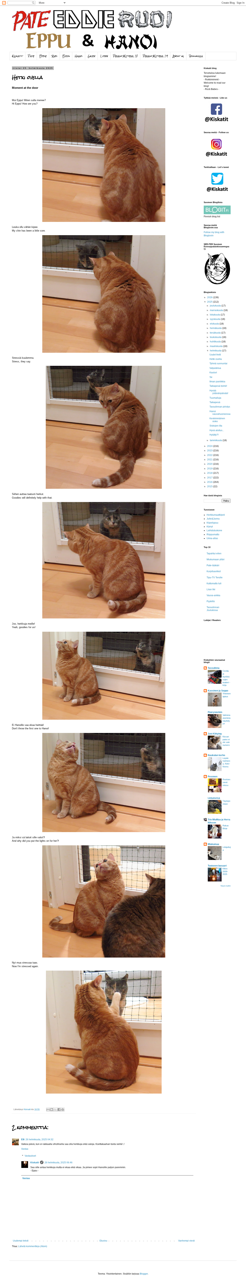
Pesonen (212, 776)
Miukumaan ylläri (215, 559)
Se (210, 377)
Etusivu (103, 1240)
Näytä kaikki (226, 886)
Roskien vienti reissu (226, 782)
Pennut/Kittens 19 (155, 56)
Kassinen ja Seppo (218, 690)
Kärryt (210, 526)
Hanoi (79, 56)
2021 (210, 459)
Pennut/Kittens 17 (125, 56)
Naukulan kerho (216, 755)
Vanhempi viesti (186, 1240)
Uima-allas (212, 538)
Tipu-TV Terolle (215, 577)
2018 (210, 473)
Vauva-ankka (213, 595)
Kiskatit (17, 56)
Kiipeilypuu (212, 522)
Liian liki (211, 589)
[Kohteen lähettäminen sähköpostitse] (48, 1109)
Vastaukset (30, 1155)
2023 (210, 450)
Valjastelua (215, 368)
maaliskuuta (216, 346)
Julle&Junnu (213, 518)
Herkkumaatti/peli (216, 515)
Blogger (144, 1273)
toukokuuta (216, 337)
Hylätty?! (214, 434)
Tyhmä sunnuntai (218, 363)
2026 (210, 297)
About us (178, 56)
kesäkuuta (215, 332)
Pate (31, 56)
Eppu (66, 56)
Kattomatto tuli (214, 583)
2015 (210, 486)
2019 (210, 468)
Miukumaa (213, 844)
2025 (210, 301)
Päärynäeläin (215, 712)
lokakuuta (215, 314)
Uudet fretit (215, 354)
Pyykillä (211, 601)
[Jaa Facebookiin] (59, 1109)
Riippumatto (213, 534)
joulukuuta (215, 305)
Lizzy (104, 56)
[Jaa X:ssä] (55, 1109)
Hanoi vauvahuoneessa (219, 412)
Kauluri (213, 372)
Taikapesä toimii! (218, 386)
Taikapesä (214, 402)
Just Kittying (215, 733)
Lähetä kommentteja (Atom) (32, 1246)
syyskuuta (215, 319)
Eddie (43, 56)
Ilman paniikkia (217, 381)
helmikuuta (216, 350)
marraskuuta (217, 310)
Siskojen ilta (215, 425)
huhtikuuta (215, 341)
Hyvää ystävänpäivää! (218, 392)
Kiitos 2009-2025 (225, 871)
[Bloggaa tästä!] (52, 1109)
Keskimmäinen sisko (217, 419)
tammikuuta (216, 440)
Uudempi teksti (20, 1240)
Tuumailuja (215, 398)
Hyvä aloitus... (216, 430)
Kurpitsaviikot (214, 571)
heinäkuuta (216, 328)
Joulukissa (196, 56)
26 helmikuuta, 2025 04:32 (39, 1139)
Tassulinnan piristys (219, 406)
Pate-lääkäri (213, 565)
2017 (210, 477)
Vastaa (24, 1149)
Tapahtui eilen (214, 553)
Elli (22, 1139)
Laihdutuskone (214, 530)
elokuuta (214, 323)
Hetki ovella (215, 359)
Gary (91, 56)
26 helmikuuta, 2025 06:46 (58, 1162)
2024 (210, 446)
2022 (210, 455)
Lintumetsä (214, 798)
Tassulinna (213, 668)
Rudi (54, 56)
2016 (210, 482)
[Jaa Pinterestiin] (63, 1109)
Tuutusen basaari (217, 865)
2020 (210, 464)
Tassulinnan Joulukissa (213, 608)
